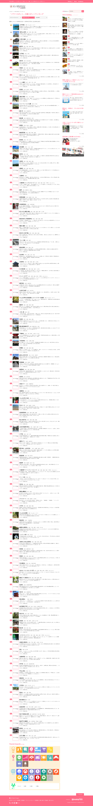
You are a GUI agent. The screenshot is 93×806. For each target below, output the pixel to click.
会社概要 (18, 800)
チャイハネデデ (23, 276)
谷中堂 (21, 663)
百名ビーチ (22, 405)
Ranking (69, 1)
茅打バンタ (22, 75)
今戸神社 (21, 53)
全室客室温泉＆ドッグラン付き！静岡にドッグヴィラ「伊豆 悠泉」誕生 (75, 44)
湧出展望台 (22, 599)
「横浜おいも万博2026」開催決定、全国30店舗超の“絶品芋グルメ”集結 (75, 61)
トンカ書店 (22, 82)
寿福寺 (21, 556)
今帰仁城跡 (23, 39)
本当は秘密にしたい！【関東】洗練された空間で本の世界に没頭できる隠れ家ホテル (75, 49)
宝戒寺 (21, 319)
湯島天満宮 (22, 96)
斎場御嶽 (21, 362)
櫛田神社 (21, 283)
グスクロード (22, 498)
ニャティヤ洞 (22, 534)
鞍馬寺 (21, 728)
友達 (31, 786)
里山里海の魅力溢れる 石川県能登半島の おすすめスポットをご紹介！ (75, 140)
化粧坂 (21, 161)
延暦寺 (21, 125)
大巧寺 (21, 505)
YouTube (16, 803)
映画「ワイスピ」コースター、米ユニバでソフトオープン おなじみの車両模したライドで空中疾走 (75, 55)
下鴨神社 (21, 333)
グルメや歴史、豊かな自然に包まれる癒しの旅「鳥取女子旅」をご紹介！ (76, 113)
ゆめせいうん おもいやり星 (26, 570)
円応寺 (21, 484)
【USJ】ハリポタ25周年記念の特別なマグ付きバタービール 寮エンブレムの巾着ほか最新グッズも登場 (75, 20)
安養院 (21, 348)
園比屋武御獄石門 (24, 326)
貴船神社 (21, 678)
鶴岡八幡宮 (22, 225)
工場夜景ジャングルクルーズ (27, 182)
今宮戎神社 (22, 340)
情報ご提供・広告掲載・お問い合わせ (47, 800)
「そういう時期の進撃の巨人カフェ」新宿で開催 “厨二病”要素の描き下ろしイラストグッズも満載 (75, 38)
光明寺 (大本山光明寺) (25, 541)
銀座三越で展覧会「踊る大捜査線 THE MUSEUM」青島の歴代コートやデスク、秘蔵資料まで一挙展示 (75, 26)
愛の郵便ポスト (23, 699)
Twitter (10, 803)
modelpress (80, 1)
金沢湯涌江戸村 (23, 606)
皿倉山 (21, 692)
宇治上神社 (22, 671)
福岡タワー (22, 441)
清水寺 (21, 60)
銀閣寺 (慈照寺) (23, 527)
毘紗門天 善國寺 (23, 721)
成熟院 (21, 168)
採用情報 (36, 800)
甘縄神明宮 (22, 656)
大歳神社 (21, 175)
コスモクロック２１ (24, 635)
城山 (20, 649)
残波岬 (21, 462)
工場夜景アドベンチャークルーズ (28, 470)
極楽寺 (21, 304)
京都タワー (22, 383)
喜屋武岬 (21, 455)
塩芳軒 (21, 584)
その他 (50, 778)
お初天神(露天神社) (24, 426)
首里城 (21, 549)
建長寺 (21, 46)
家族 (37, 786)
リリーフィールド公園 (25, 103)
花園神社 (21, 391)
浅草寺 (21, 154)
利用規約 (23, 800)
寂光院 (21, 139)
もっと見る (82, 76)
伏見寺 (21, 376)
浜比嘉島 (21, 147)
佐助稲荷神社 (22, 412)
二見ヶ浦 (21, 312)
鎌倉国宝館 (22, 132)
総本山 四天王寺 (23, 355)
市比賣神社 (22, 563)
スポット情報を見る (24, 29)
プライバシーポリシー (30, 800)
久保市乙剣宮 (22, 290)
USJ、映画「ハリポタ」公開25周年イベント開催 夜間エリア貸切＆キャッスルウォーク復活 (75, 72)
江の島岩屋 (22, 269)
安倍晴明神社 (22, 204)
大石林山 (21, 685)
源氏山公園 (23, 32)
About (75, 1)
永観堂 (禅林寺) (23, 642)
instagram (14, 803)
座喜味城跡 (22, 197)
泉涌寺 (21, 89)
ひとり (19, 786)
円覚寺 (21, 68)
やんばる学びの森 (24, 398)
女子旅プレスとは (12, 800)
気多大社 (21, 613)
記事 (63, 11)
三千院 (21, 434)
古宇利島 (22, 24)
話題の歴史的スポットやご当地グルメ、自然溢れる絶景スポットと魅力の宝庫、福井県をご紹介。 (76, 127)
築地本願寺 (22, 247)
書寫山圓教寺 (22, 491)
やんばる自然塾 (23, 513)
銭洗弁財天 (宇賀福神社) (25, 218)
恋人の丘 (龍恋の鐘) (24, 211)
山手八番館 (22, 735)
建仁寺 (21, 111)
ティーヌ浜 (22, 477)
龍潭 (20, 190)
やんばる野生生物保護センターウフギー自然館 (31, 297)
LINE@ (19, 803)
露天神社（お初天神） (25, 448)
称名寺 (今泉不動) (24, 233)
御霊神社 (21, 369)
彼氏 (25, 786)
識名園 (21, 118)
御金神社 (21, 520)
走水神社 (21, 254)
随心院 (21, 627)
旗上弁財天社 (22, 419)
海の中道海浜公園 (24, 714)
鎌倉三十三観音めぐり (25, 577)
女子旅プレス (11, 11)
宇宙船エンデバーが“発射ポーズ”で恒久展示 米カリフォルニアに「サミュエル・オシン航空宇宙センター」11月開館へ (75, 32)
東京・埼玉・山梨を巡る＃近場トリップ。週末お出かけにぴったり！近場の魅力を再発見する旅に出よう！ (76, 99)
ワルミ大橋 (22, 240)
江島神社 (21, 261)
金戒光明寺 (22, 706)
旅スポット (66, 11)
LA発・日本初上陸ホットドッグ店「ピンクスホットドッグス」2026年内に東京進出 (75, 66)
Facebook (12, 803)
